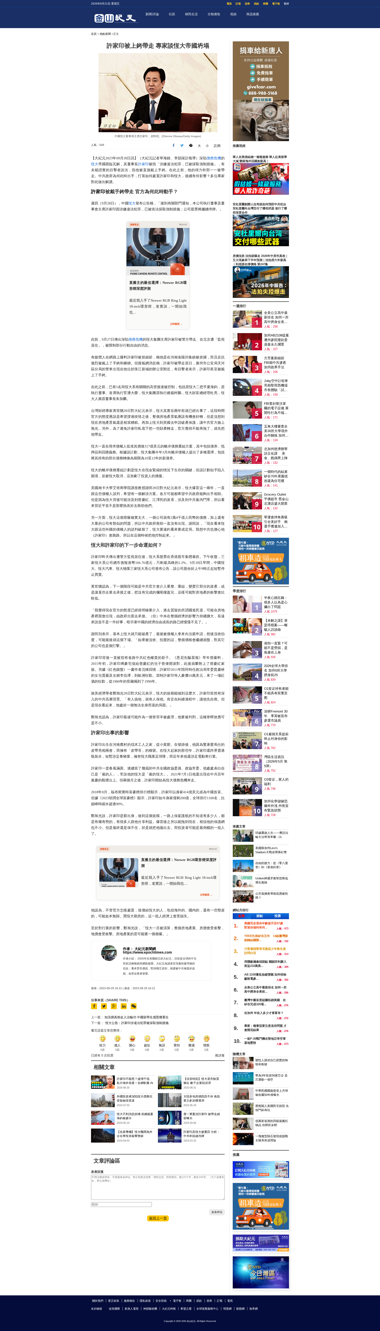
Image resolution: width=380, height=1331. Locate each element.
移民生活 (191, 14)
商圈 (265, 3)
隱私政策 (145, 1300)
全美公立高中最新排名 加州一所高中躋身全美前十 (276, 317)
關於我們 (97, 1300)
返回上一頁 (158, 1218)
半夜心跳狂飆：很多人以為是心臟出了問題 (276, 602)
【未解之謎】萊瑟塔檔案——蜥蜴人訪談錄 (276, 625)
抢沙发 (220, 1055)
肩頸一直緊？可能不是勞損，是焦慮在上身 (276, 647)
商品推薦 (252, 14)
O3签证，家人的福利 (276, 782)
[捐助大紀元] (261, 1250)
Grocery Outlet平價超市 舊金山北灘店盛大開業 (276, 499)
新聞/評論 (152, 14)
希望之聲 (186, 1308)
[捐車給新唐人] (261, 140)
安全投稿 (161, 1300)
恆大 (94, 164)
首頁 (94, 33)
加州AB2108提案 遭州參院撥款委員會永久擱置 (276, 339)
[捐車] (261, 583)
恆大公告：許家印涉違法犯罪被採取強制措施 (137, 1023)
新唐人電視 (132, 1308)
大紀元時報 (169, 1308)
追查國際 (114, 1308)
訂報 (238, 3)
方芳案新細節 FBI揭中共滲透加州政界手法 (275, 362)
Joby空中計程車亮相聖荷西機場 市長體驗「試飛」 (276, 385)
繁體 (286, 3)
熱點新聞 (105, 33)
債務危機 (214, 158)
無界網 (253, 1308)
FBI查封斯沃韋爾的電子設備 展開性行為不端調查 (276, 408)
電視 (229, 3)
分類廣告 (214, 14)
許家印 (143, 164)
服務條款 (129, 1300)
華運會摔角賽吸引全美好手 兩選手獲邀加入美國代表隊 (276, 522)
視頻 (233, 14)
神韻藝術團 (150, 1308)
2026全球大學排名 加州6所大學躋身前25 (276, 670)
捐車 (247, 3)
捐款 (256, 3)
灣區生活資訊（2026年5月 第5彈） (275, 761)
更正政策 (113, 1300)
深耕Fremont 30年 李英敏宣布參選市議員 (276, 716)
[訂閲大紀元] (261, 1177)
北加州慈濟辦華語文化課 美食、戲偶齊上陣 (276, 453)
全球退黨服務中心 (207, 1308)
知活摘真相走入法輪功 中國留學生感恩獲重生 (136, 1017)
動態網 (240, 1308)
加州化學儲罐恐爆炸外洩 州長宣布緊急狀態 (276, 805)
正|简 (217, 145)
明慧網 (227, 1308)
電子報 (276, 3)
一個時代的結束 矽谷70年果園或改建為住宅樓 (276, 476)
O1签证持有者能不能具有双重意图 (276, 693)
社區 (172, 14)
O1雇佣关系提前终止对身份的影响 (276, 738)
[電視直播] (261, 1287)
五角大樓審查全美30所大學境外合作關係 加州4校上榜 (276, 431)
